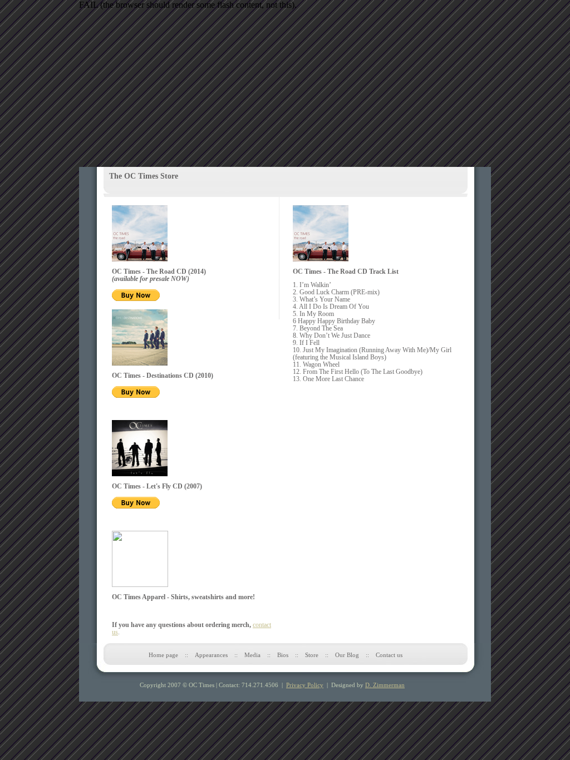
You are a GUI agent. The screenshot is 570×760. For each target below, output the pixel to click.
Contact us (389, 655)
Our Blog (347, 655)
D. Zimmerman (385, 685)
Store (311, 655)
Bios (282, 655)
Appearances (211, 655)
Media (252, 655)
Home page (163, 655)
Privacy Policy (304, 685)
